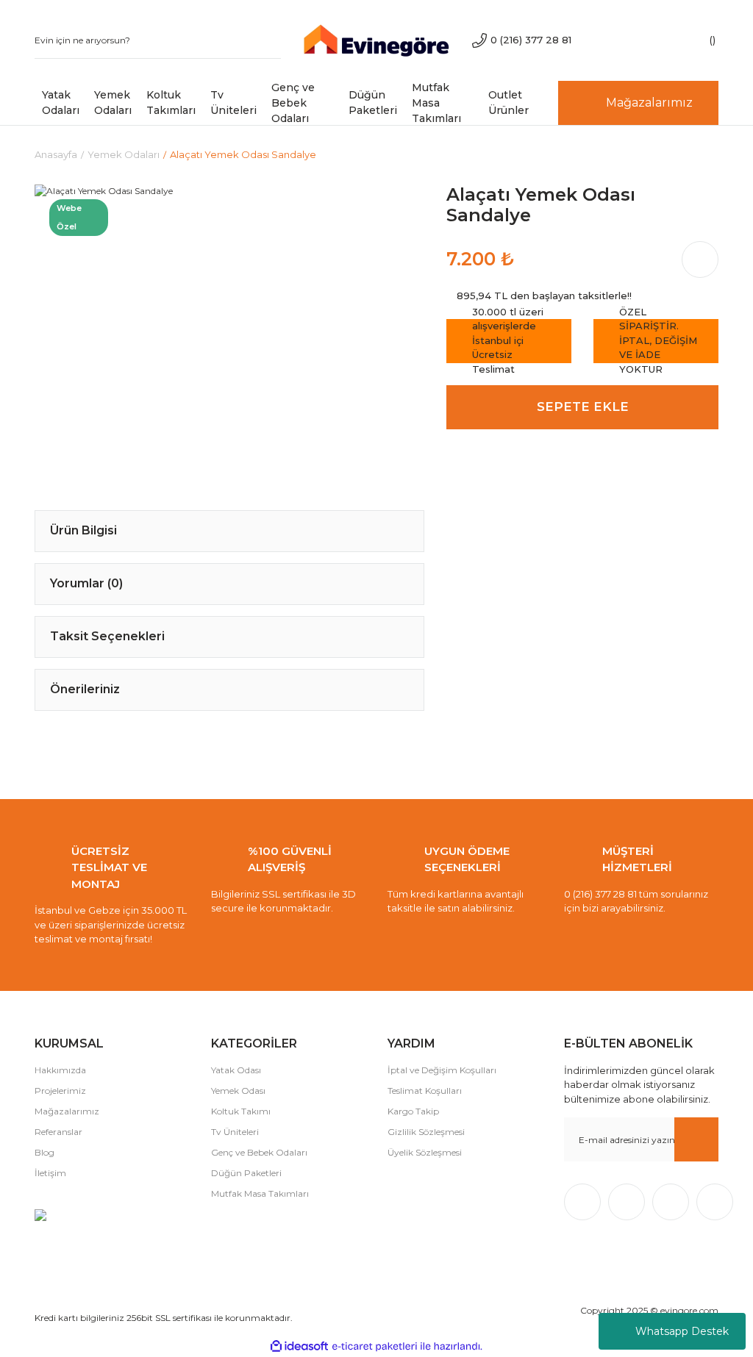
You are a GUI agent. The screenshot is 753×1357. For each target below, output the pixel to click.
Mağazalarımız (67, 1111)
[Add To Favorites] (383, 225)
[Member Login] (652, 40)
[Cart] (696, 40)
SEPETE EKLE (583, 406)
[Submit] (696, 1139)
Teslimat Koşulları (425, 1090)
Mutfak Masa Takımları (260, 1193)
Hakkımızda (60, 1069)
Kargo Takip (413, 1111)
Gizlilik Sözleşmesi (426, 1131)
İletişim (50, 1172)
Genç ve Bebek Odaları (259, 1152)
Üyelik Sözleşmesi (425, 1152)
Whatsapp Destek (682, 1331)
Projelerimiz (60, 1090)
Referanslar (58, 1131)
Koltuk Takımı (241, 1111)
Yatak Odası (236, 1069)
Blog (44, 1152)
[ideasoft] (299, 1346)
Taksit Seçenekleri (107, 636)
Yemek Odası (238, 1090)
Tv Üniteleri (235, 1131)
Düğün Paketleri (246, 1172)
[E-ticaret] (375, 1346)
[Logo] (376, 39)
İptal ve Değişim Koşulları (442, 1069)
